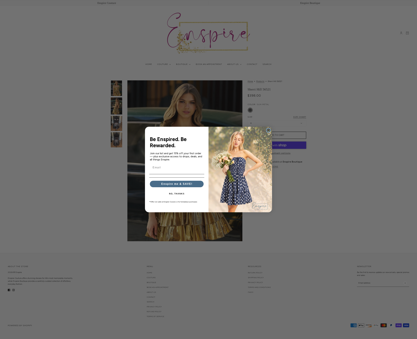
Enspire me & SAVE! (176, 184)
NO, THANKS (177, 194)
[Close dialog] (268, 130)
